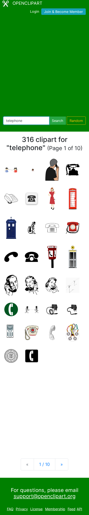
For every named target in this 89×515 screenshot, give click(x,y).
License (36, 509)
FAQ (10, 509)
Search (57, 120)
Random (76, 120)
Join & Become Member (63, 11)
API (79, 509)
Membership (55, 509)
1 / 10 (44, 464)
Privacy (22, 509)
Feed (71, 509)
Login (34, 11)
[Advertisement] (44, 66)
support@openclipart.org (45, 496)
